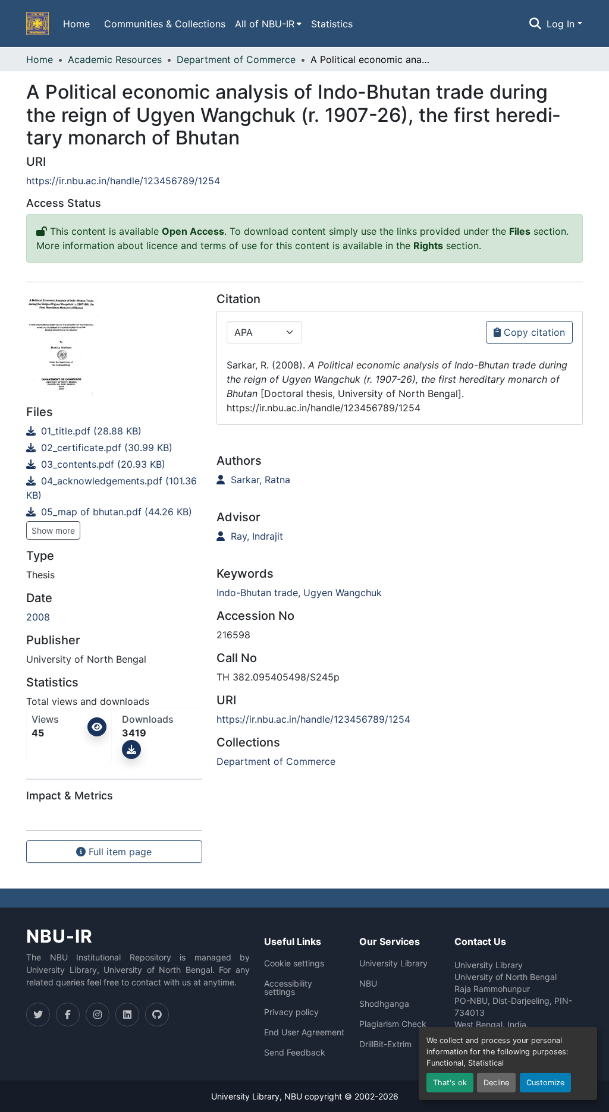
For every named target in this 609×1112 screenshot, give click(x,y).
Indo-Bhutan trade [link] (257, 592)
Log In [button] (562, 24)
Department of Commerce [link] (236, 59)
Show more (53, 530)
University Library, (247, 1096)
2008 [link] (38, 617)
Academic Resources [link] (115, 59)
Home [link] (39, 59)
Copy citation (533, 332)
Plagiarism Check (392, 1024)
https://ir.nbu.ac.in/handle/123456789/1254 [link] (123, 181)
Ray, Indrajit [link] (255, 536)
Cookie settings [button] (294, 963)
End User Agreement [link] (304, 1032)
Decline (496, 1082)
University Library (393, 963)
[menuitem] (268, 23)
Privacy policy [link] (291, 1012)
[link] (114, 431)
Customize (545, 1082)
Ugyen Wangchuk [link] (342, 592)
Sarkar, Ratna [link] (259, 480)
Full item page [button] (119, 852)
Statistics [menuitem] (332, 24)
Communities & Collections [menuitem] (164, 24)
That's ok (450, 1082)
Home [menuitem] (76, 24)
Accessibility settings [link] (288, 987)
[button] (37, 24)
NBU (368, 983)
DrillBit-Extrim (385, 1044)
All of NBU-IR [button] (264, 24)
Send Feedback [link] (294, 1052)
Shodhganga (384, 1004)
